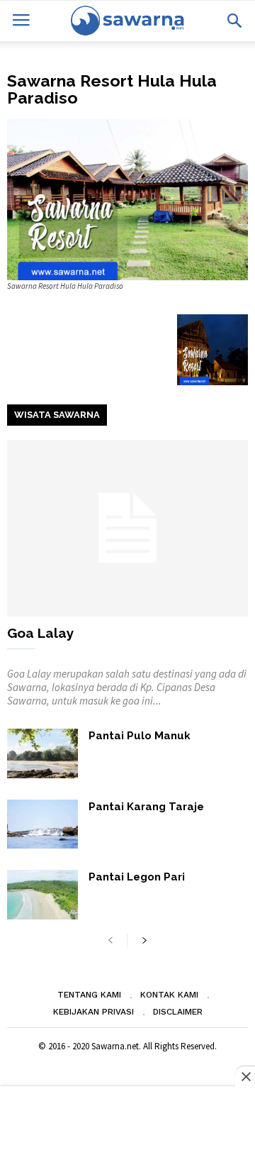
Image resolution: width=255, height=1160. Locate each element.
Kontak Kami (169, 995)
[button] (234, 20)
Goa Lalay (40, 633)
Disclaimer (178, 1012)
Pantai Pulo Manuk (140, 735)
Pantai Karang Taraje (146, 806)
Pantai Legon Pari (137, 877)
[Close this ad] (245, 1076)
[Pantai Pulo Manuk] (42, 753)
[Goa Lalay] (127, 528)
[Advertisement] (127, 1124)
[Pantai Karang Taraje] (42, 824)
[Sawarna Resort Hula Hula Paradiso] (127, 199)
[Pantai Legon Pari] (42, 894)
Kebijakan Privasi (93, 1012)
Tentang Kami (89, 995)
